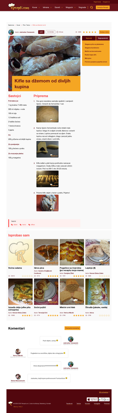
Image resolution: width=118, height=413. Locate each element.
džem (15, 224)
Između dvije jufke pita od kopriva (20, 297)
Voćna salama (20, 258)
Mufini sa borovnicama (93, 51)
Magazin (69, 7)
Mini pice (88, 58)
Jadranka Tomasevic (26, 32)
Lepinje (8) (97, 258)
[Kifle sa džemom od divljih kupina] (56, 114)
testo (24, 224)
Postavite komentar (72, 328)
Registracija (97, 2)
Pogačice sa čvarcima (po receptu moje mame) (72, 258)
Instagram (97, 403)
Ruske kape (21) (90, 55)
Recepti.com (19, 6)
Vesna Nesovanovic (18, 381)
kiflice (33, 224)
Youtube (87, 403)
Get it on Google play (104, 399)
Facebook (69, 403)
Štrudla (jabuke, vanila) (97, 297)
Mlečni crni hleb (72, 297)
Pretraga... (91, 7)
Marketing (43, 403)
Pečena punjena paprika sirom (96, 62)
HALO (20, 406)
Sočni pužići (46, 297)
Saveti (57, 7)
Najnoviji (89, 38)
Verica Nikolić (18, 355)
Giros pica (46, 258)
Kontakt (49, 403)
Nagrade (82, 7)
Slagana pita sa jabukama (94, 44)
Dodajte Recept (102, 7)
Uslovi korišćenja (34, 403)
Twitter (79, 403)
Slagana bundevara (92, 48)
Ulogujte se (106, 2)
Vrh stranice (103, 392)
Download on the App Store (92, 399)
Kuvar (34, 7)
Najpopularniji (103, 38)
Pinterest (107, 403)
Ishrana (46, 7)
